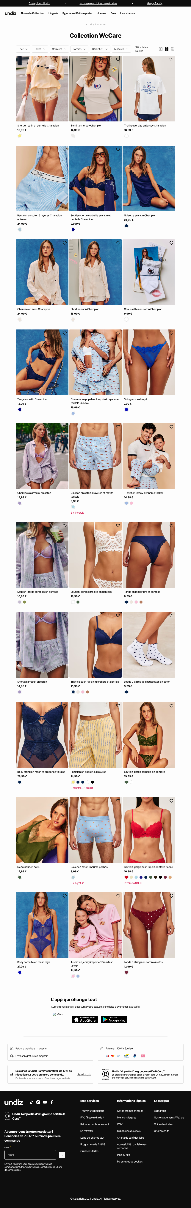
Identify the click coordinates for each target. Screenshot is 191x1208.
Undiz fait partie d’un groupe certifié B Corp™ (138, 1071)
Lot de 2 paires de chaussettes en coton (147, 681)
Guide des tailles (89, 1151)
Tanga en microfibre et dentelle (142, 591)
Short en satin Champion (85, 309)
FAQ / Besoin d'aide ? (92, 1117)
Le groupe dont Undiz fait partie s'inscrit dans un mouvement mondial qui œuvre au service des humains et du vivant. (145, 1076)
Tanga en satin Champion (32, 399)
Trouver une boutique (92, 1110)
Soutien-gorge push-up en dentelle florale (148, 866)
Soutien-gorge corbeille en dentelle (37, 591)
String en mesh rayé (135, 399)
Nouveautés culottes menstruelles (98, 3)
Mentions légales (126, 1117)
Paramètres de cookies (130, 1161)
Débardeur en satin (28, 866)
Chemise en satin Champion (33, 309)
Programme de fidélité (92, 1144)
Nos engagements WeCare (169, 1117)
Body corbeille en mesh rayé (33, 962)
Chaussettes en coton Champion (143, 309)
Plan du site (123, 1154)
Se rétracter (86, 1130)
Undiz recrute (161, 1130)
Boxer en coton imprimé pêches (89, 866)
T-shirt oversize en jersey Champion (145, 125)
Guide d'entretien (163, 1124)
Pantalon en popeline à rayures (88, 771)
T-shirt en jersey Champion (86, 125)
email (7, 1147)
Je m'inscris (84, 1074)
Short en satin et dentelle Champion (38, 125)
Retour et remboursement (94, 1124)
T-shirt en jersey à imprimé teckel (143, 492)
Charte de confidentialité (130, 1137)
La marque (100, 24)
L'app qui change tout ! (92, 1137)
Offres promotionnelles (130, 1110)
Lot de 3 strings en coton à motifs (143, 962)
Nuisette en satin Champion (140, 215)
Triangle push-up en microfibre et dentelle (95, 681)
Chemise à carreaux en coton (34, 492)
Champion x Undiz (39, 3)
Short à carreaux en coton (32, 681)
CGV (120, 1124)
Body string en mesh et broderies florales (41, 771)
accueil (89, 24)
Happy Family (154, 3)
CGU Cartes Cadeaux (129, 1130)
